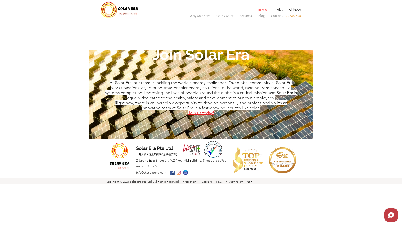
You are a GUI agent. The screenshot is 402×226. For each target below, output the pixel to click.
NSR (249, 182)
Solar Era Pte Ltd (154, 148)
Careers (207, 182)
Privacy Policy (234, 182)
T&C (219, 182)
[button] (246, 16)
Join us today (200, 112)
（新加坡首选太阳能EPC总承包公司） (157, 154)
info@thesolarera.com (151, 173)
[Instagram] (179, 173)
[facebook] (172, 173)
